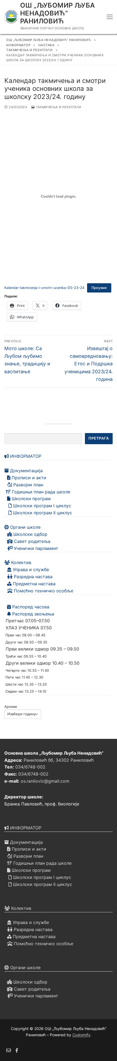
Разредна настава (33, 576)
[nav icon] (110, 17)
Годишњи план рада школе (40, 491)
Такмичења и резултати (58, 107)
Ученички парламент (35, 548)
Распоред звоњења (32, 614)
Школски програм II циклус (42, 512)
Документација (26, 470)
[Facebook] (17, 1050)
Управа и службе (30, 569)
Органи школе (25, 527)
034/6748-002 (30, 767)
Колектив (20, 562)
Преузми (99, 288)
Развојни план (27, 484)
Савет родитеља (31, 541)
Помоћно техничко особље (43, 590)
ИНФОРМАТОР (25, 456)
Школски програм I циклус (41, 505)
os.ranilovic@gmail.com (45, 781)
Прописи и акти (28, 477)
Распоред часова (30, 606)
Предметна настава (33, 583)
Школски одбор (29, 534)
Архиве (10, 706)
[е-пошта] (8, 1050)
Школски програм (30, 498)
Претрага (98, 438)
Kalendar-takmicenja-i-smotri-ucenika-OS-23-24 (44, 288)
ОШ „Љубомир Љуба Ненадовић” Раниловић (57, 13)
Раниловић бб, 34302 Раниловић (59, 760)
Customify (81, 1034)
